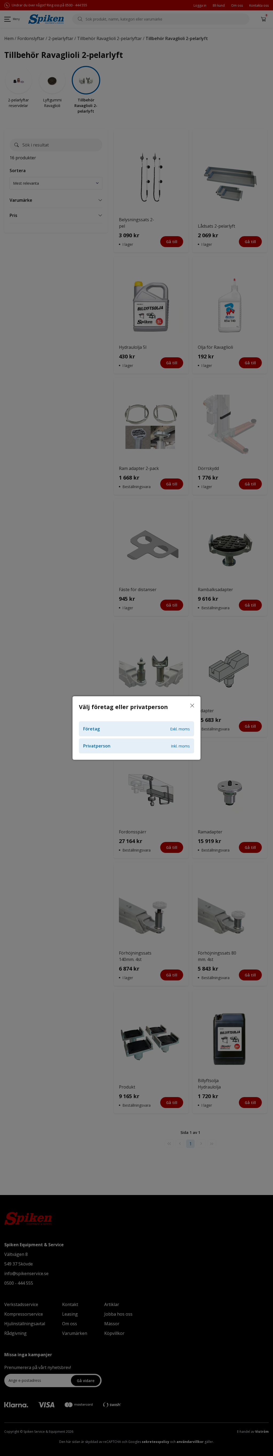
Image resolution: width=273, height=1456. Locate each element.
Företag (136, 729)
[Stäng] (192, 706)
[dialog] (136, 728)
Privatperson (136, 746)
